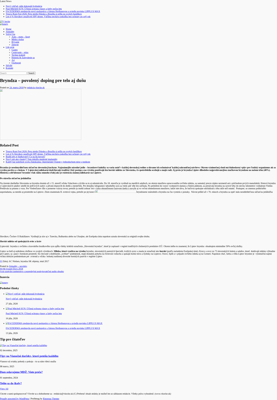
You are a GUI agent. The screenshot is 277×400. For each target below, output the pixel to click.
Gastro (15, 50)
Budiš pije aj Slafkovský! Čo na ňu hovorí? (25, 156)
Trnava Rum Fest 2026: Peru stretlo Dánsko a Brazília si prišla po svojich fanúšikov (44, 14)
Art (13, 60)
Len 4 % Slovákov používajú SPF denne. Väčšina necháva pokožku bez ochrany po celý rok (48, 16)
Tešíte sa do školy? (11, 383)
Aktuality (10, 31)
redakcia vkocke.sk (36, 87)
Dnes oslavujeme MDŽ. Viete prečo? (21, 372)
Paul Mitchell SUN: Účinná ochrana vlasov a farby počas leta (34, 9)
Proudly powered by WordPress (14, 398)
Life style (10, 47)
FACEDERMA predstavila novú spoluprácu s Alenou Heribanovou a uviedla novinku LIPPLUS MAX (53, 11)
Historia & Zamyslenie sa (23, 57)
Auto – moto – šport (21, 37)
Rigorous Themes (51, 398)
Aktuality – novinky (18, 266)
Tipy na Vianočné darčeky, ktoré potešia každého (29, 355)
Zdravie (15, 44)
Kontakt (9, 68)
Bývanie (15, 42)
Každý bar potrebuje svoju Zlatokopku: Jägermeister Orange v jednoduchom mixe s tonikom (48, 162)
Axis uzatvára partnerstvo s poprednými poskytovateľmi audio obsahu (32, 271)
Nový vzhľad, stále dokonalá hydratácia (24, 6)
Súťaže (9, 65)
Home (8, 29)
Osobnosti (16, 63)
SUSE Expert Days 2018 (11, 269)
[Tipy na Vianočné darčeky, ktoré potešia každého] (23, 345)
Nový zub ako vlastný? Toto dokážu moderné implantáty (31, 159)
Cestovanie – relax (20, 52)
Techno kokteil (18, 55)
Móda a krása (18, 39)
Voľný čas (10, 34)
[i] (1, 261)
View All (4, 389)
